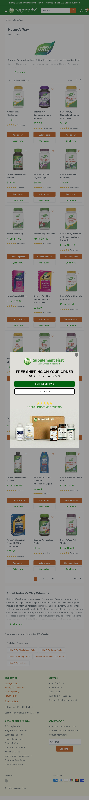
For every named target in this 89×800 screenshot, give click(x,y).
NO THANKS (44, 392)
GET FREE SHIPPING (44, 384)
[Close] (76, 355)
